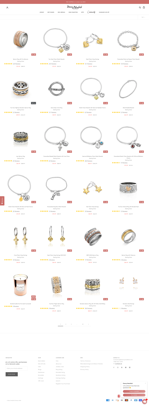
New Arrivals (41, 364)
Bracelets (41, 375)
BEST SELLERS (51, 12)
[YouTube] (125, 367)
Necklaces (41, 372)
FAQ (57, 361)
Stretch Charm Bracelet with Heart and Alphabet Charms (92, 108)
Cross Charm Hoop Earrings (20, 255)
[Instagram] (117, 367)
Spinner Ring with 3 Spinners (128, 255)
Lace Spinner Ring (20, 156)
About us (58, 364)
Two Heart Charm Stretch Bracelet (56, 59)
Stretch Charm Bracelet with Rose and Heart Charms (20, 206)
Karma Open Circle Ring (56, 108)
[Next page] (88, 324)
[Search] (140, 7)
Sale (39, 367)
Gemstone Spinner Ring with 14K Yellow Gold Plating (92, 304)
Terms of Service (85, 361)
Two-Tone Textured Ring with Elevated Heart (128, 206)
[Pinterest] (121, 367)
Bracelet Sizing (60, 372)
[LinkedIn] (129, 367)
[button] (144, 401)
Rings (39, 369)
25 (82, 324)
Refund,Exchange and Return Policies (91, 364)
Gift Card (41, 381)
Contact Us (118, 364)
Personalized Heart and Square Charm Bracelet (128, 59)
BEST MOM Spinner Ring (92, 255)
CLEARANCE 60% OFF (104, 12)
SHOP (39, 358)
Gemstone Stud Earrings (128, 304)
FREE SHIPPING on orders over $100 (75, 2)
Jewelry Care (60, 367)
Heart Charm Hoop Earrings (92, 59)
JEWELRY (42, 12)
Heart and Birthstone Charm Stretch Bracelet (92, 156)
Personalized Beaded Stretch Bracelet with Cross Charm (57, 156)
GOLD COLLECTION (73, 12)
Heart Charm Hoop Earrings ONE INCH (56, 255)
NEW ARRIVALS (61, 12)
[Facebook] (113, 367)
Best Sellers (41, 361)
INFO (81, 358)
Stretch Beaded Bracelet (128, 108)
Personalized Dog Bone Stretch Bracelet (56, 206)
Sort (143, 17)
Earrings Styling (60, 378)
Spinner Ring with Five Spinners (20, 59)
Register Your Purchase (63, 384)
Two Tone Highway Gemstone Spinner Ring (20, 108)
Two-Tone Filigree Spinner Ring (56, 304)
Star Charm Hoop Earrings (92, 206)
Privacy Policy (84, 369)
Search (58, 381)
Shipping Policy (85, 367)
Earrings (40, 378)
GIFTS (82, 12)
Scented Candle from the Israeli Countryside (20, 304)
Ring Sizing (59, 369)
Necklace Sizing (60, 375)
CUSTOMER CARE (60, 358)
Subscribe (11, 374)
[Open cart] (144, 7)
